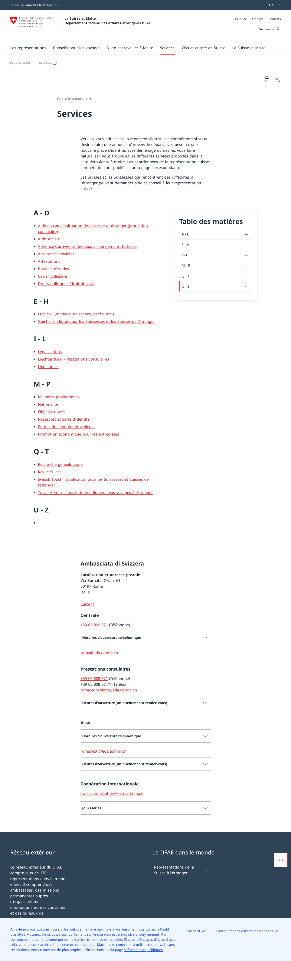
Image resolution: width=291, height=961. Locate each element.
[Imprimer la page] (266, 79)
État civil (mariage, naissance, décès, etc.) (76, 313)
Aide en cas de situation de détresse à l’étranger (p (84, 225)
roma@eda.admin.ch (99, 652)
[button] (28, 48)
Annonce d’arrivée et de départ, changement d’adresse (87, 246)
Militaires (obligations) (58, 396)
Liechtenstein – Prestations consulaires (73, 359)
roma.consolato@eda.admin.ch (109, 690)
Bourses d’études (53, 268)
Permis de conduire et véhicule (66, 426)
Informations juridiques (143, 949)
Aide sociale (49, 238)
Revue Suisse (50, 471)
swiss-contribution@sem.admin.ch (112, 793)
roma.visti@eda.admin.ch (104, 751)
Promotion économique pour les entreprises (78, 434)
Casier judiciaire (52, 276)
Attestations (49, 261)
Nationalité (48, 404)
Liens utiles (48, 366)
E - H (185, 244)
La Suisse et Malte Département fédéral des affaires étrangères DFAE (108, 20)
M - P (186, 265)
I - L (185, 255)
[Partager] (277, 79)
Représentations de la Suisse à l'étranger (174, 869)
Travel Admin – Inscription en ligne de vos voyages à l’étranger (95, 492)
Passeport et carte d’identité (64, 419)
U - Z (185, 286)
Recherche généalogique (60, 464)
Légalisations (50, 351)
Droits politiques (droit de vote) (66, 283)
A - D (186, 234)
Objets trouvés (51, 411)
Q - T (186, 276)
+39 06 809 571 (94, 624)
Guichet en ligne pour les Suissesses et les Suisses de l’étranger (96, 321)
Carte (85, 604)
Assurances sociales (56, 253)
